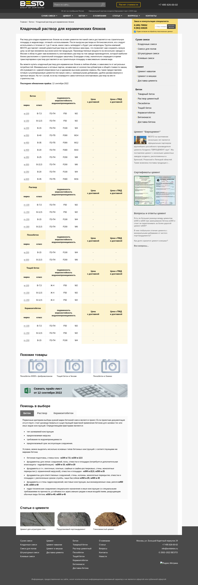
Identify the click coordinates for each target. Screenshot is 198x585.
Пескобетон (144, 103)
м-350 (26, 157)
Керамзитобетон (146, 112)
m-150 (26, 212)
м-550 (26, 135)
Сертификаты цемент (147, 172)
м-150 (26, 121)
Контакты (103, 552)
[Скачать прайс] (74, 390)
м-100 (26, 113)
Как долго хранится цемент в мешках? (151, 241)
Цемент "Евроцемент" (147, 131)
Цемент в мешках (147, 76)
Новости (103, 556)
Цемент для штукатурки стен (33, 529)
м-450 (26, 142)
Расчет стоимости (128, 4)
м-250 (26, 172)
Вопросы (103, 548)
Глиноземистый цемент (103, 529)
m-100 (26, 205)
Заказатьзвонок (171, 26)
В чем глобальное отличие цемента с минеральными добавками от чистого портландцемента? (150, 233)
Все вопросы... (141, 246)
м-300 (26, 164)
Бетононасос (144, 117)
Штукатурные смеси (148, 53)
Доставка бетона (146, 122)
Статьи (102, 544)
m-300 (26, 226)
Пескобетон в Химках (102, 376)
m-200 (26, 219)
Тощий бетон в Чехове (67, 376)
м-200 (26, 128)
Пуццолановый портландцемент (71, 529)
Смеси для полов (147, 49)
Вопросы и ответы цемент (150, 213)
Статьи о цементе (34, 508)
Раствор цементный (148, 98)
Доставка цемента (147, 80)
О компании (104, 541)
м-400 (26, 150)
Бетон (139, 89)
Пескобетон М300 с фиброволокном (36, 376)
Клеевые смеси (146, 58)
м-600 (26, 179)
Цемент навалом (147, 71)
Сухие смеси (143, 39)
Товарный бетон (146, 94)
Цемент (140, 67)
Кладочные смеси (147, 44)
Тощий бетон (144, 108)
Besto (32, 4)
